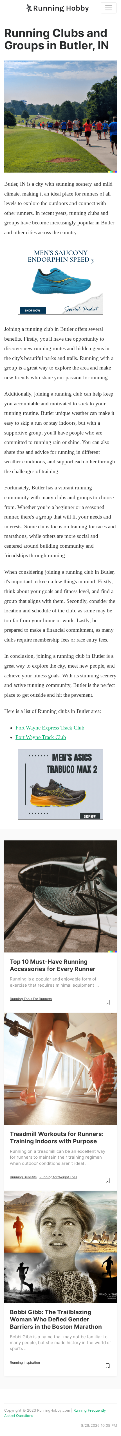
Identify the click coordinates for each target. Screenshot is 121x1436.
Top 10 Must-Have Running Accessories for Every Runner (52, 965)
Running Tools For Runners (31, 999)
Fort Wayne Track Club (40, 737)
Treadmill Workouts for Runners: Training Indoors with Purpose (57, 1137)
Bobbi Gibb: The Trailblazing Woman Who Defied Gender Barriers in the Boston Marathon (56, 1319)
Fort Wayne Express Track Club (49, 728)
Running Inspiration (25, 1362)
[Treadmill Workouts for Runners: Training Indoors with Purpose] (60, 1069)
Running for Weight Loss (58, 1177)
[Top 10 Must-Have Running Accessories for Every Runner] (60, 896)
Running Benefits (23, 1177)
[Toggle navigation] (108, 7)
